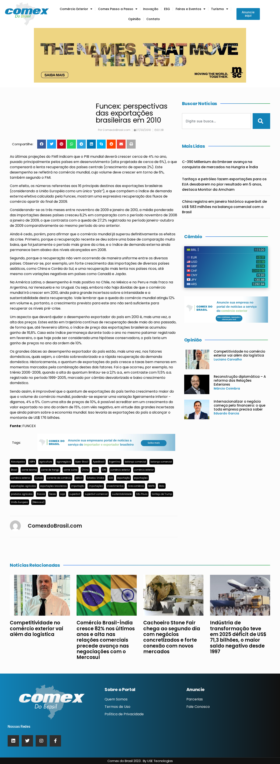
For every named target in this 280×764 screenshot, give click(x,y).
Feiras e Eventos (188, 9)
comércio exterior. (21, 478)
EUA (111, 478)
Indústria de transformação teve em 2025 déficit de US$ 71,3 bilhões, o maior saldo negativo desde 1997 (238, 637)
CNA (95, 469)
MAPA (151, 486)
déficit (78, 478)
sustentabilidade (122, 494)
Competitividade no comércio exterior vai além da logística (239, 353)
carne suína (70, 469)
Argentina (114, 461)
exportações (141, 478)
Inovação (150, 9)
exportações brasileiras (53, 486)
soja (62, 494)
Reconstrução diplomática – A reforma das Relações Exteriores (240, 380)
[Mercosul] (38, 502)
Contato (153, 19)
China (85, 469)
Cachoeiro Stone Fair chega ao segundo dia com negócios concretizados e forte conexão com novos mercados (171, 637)
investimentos (115, 486)
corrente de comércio (59, 478)
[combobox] (216, 121)
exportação (123, 478)
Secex (52, 494)
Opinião (134, 19)
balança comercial (135, 461)
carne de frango (50, 469)
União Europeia (19, 502)
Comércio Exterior (74, 9)
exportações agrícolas (23, 486)
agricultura (45, 461)
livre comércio (136, 486)
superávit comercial (96, 494)
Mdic (161, 486)
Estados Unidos (95, 478)
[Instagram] (41, 741)
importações (96, 486)
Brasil (14, 469)
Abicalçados (18, 461)
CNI (104, 469)
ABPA (32, 461)
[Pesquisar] (261, 121)
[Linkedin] (13, 741)
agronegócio (64, 461)
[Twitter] (27, 741)
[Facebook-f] (55, 741)
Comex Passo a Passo (115, 9)
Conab (39, 478)
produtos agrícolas (22, 494)
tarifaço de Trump (162, 494)
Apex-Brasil (81, 461)
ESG (167, 9)
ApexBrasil (99, 461)
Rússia (41, 494)
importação (77, 486)
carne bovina (29, 469)
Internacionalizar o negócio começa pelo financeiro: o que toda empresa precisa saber (239, 405)
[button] (41, 144)
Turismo (217, 9)
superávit (74, 494)
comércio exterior (120, 469)
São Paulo (141, 494)
